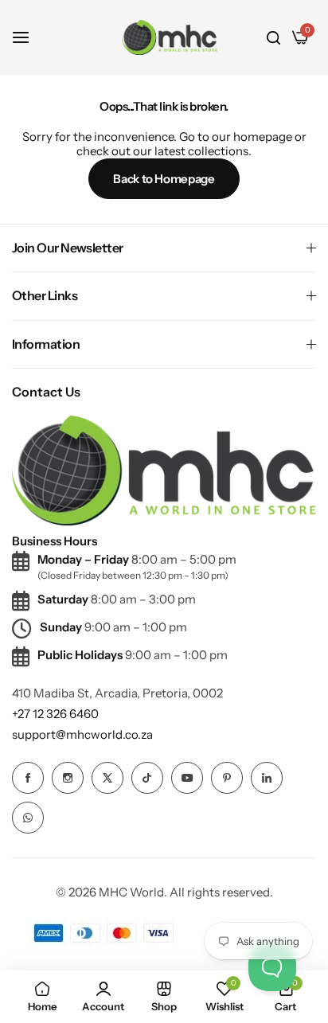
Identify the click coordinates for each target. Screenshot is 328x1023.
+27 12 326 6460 (55, 713)
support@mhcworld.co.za (82, 734)
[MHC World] (169, 37)
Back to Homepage (163, 178)
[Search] (273, 37)
